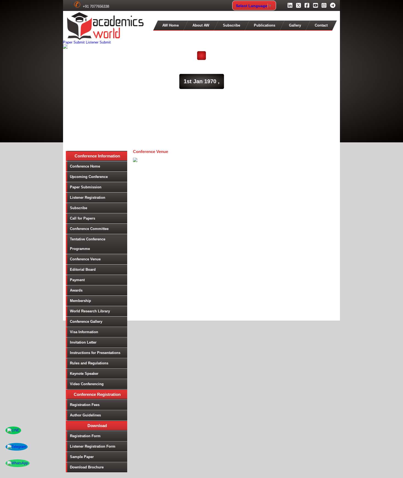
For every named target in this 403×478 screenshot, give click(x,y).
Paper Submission (85, 187)
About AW (200, 25)
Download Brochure (87, 467)
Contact (321, 25)
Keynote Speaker (84, 374)
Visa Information (84, 332)
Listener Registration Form (92, 446)
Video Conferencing (87, 384)
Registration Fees (85, 405)
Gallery (295, 25)
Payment (77, 280)
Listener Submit (98, 42)
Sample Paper (82, 457)
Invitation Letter (83, 342)
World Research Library (90, 311)
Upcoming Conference (89, 177)
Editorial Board (83, 269)
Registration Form (85, 436)
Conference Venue (85, 259)
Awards (76, 290)
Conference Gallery (86, 321)
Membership (80, 301)
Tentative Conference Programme (87, 244)
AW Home (170, 25)
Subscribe (231, 25)
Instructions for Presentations (95, 353)
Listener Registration (87, 197)
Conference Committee (89, 229)
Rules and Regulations (89, 363)
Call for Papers (82, 218)
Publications (264, 25)
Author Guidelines (85, 415)
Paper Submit (74, 42)
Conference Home (85, 166)
